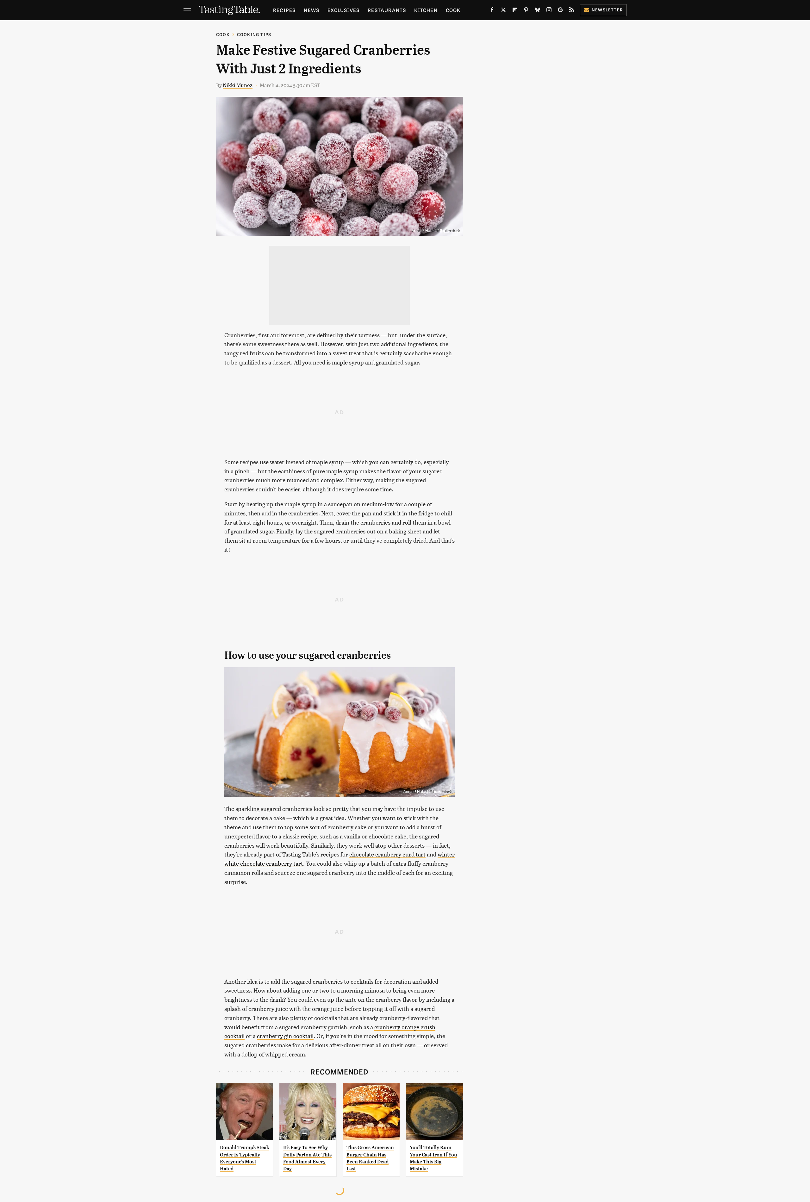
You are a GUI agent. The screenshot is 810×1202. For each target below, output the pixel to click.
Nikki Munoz (237, 85)
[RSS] (572, 11)
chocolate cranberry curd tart (387, 854)
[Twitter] (503, 11)
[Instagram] (549, 11)
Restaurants (387, 10)
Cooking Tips (254, 34)
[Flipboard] (515, 11)
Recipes (284, 10)
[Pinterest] (526, 11)
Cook (453, 10)
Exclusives (343, 10)
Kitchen (425, 10)
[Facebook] (492, 11)
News (311, 10)
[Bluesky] (537, 11)
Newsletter (607, 10)
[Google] (560, 11)
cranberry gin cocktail (285, 1036)
